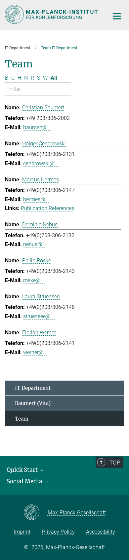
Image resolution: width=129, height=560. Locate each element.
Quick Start (23, 470)
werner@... (35, 352)
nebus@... (34, 244)
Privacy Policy (58, 532)
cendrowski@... (41, 163)
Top (114, 462)
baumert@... (37, 127)
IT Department (33, 388)
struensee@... (39, 316)
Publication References (47, 208)
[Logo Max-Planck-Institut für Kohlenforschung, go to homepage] (52, 14)
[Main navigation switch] (117, 16)
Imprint (22, 532)
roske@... (34, 280)
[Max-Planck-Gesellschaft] (35, 513)
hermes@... (36, 199)
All (54, 78)
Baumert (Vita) (33, 403)
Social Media (25, 481)
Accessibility (100, 532)
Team (21, 419)
